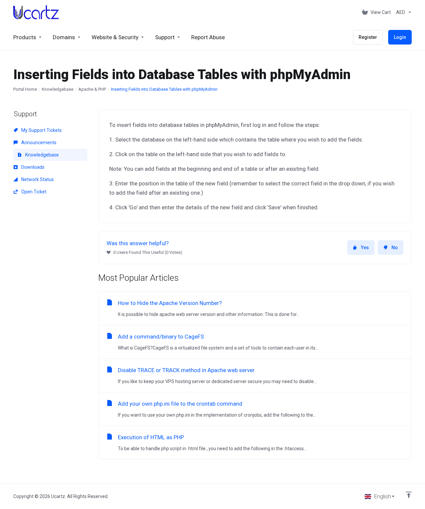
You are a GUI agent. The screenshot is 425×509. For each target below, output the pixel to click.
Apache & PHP (92, 89)
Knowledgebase (57, 89)
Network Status (37, 179)
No (394, 247)
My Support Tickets (41, 130)
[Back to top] (408, 494)
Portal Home (25, 89)
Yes (365, 247)
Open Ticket (33, 191)
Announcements (38, 142)
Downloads (32, 167)
